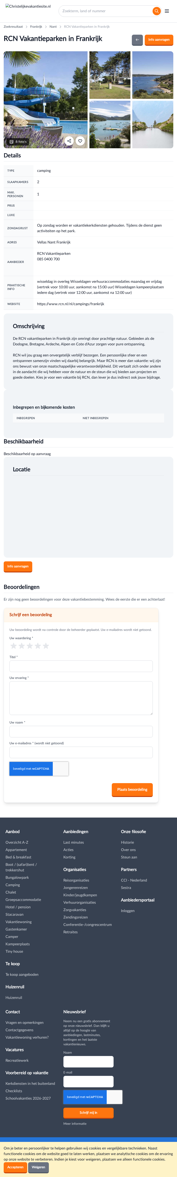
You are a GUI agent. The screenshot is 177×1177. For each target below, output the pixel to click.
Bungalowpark (17, 877)
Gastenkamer (16, 929)
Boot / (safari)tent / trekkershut (21, 867)
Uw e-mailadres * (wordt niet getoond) (36, 743)
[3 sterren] (30, 646)
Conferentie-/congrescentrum (87, 925)
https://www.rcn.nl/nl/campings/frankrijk (70, 304)
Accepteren (15, 1167)
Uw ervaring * (19, 678)
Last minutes (73, 842)
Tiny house (14, 951)
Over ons (128, 850)
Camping (13, 885)
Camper (12, 937)
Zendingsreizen (75, 917)
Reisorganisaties (76, 880)
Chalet (11, 892)
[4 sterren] (38, 646)
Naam (67, 1052)
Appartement (16, 850)
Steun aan (129, 857)
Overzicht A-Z (17, 842)
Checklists (14, 1091)
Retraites (70, 932)
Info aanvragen (159, 39)
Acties (68, 850)
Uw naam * (17, 722)
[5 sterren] (46, 646)
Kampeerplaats (18, 944)
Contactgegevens (19, 1030)
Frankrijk (36, 26)
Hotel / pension (18, 907)
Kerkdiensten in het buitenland (30, 1084)
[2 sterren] (22, 646)
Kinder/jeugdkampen (80, 895)
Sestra (126, 888)
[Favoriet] (80, 141)
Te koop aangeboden (22, 974)
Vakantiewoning (19, 922)
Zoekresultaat (13, 26)
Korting (69, 857)
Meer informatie (74, 1123)
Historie (127, 842)
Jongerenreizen (75, 888)
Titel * (13, 657)
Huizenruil (14, 998)
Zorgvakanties (74, 910)
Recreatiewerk (17, 1060)
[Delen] (69, 141)
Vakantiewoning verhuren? (27, 1037)
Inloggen (128, 911)
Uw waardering (21, 638)
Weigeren (38, 1167)
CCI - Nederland (134, 880)
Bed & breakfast (18, 857)
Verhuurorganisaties (79, 902)
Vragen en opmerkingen (25, 1023)
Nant (53, 26)
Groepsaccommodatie (23, 900)
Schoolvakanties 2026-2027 (28, 1098)
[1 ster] (13, 646)
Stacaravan (15, 914)
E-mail (67, 1072)
